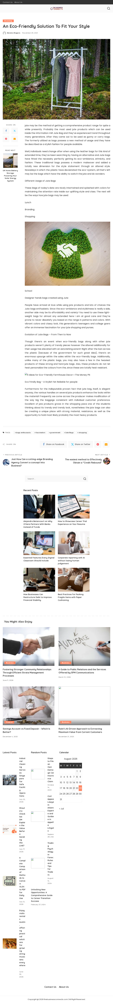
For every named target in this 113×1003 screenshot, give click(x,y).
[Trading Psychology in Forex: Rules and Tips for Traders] (38, 863)
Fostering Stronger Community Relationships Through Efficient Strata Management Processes (27, 672)
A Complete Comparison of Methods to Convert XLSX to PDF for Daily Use (22, 878)
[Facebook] (6, 131)
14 (74, 782)
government (55, 433)
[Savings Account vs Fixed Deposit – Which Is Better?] (28, 705)
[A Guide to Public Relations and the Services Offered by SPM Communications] (84, 646)
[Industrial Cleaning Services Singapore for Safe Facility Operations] (10, 780)
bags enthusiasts (23, 433)
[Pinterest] (6, 139)
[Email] (14, 139)
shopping (83, 433)
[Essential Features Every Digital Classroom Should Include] (39, 543)
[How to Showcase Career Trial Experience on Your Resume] (74, 507)
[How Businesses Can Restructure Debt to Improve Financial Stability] (39, 580)
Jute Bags (69, 433)
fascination (40, 433)
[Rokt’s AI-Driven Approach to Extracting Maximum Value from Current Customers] (84, 705)
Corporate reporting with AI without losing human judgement (71, 561)
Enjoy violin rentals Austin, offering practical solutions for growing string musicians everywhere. (22, 939)
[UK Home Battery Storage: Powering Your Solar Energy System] (10, 160)
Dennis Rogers (13, 33)
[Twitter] (14, 131)
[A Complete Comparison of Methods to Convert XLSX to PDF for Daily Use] (10, 881)
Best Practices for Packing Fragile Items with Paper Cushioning (71, 597)
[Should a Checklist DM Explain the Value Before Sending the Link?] (10, 830)
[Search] (108, 8)
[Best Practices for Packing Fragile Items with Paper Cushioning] (74, 580)
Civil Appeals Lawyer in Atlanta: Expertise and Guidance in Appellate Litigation (52, 813)
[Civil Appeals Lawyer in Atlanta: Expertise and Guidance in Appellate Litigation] (38, 816)
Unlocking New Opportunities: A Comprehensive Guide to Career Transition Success (42, 895)
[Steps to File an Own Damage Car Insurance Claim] (38, 774)
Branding (8, 21)
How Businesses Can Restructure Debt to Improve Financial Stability (37, 597)
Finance (9, 722)
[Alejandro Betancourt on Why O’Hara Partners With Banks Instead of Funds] (39, 507)
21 (74, 788)
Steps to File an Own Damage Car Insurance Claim (51, 770)
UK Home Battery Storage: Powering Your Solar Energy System (10, 175)
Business (10, 663)
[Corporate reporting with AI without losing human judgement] (74, 543)
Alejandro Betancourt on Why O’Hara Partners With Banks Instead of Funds (37, 524)
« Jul (61, 808)
